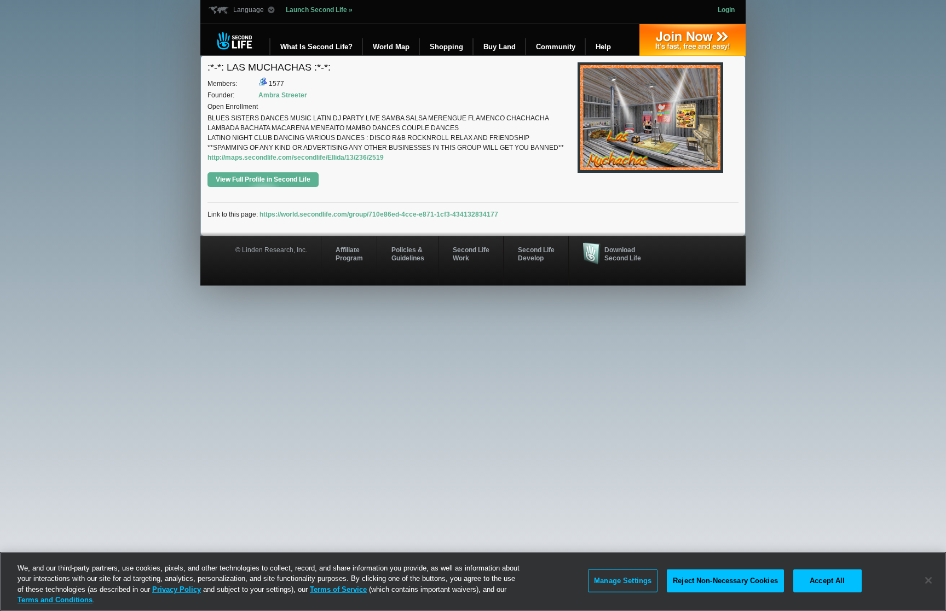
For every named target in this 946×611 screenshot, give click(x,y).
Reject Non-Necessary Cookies (725, 581)
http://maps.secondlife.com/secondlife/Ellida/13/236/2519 (295, 157)
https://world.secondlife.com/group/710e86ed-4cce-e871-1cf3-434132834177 (378, 214)
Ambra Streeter (282, 95)
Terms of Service (338, 589)
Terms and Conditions (55, 600)
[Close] (928, 580)
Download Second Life (622, 253)
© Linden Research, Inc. (271, 250)
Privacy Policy (176, 589)
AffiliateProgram (349, 253)
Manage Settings (622, 581)
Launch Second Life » (319, 10)
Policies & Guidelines (407, 253)
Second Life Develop (536, 253)
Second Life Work (471, 253)
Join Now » (692, 40)
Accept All (827, 581)
